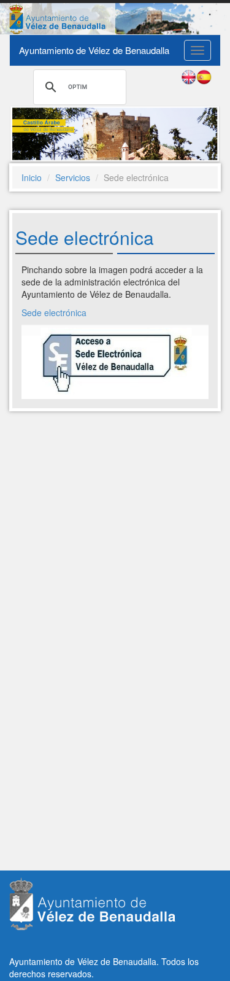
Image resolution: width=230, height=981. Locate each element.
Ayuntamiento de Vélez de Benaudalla (94, 50)
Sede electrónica (53, 312)
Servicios (72, 177)
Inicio (31, 177)
